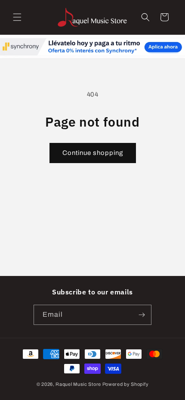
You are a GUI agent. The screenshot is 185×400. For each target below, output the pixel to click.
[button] (17, 17)
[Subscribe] (141, 315)
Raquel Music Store (78, 384)
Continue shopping (92, 152)
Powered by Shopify (125, 384)
